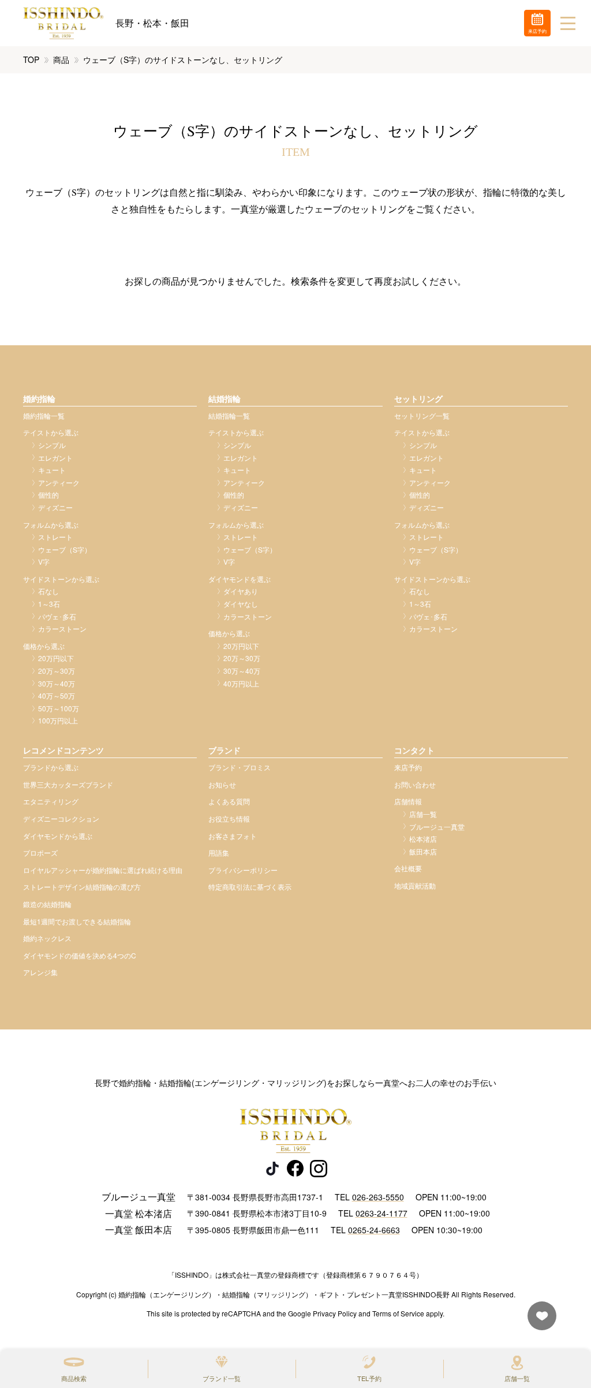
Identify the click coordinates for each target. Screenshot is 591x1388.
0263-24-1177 (381, 1213)
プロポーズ (40, 852)
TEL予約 (369, 1378)
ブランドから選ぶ (50, 767)
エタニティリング (50, 801)
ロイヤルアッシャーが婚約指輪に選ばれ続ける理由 (102, 870)
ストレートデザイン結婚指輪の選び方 (82, 886)
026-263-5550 (378, 1197)
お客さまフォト (232, 836)
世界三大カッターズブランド (68, 784)
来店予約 (408, 767)
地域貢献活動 (415, 885)
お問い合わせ (415, 784)
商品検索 (74, 1378)
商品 (61, 59)
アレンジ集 (40, 972)
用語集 (218, 852)
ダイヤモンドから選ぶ (57, 836)
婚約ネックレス (47, 938)
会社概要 (408, 868)
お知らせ (222, 784)
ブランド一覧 (222, 1378)
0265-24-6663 (374, 1230)
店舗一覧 (517, 1378)
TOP (31, 59)
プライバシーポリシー (243, 870)
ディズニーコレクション (61, 818)
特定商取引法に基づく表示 (249, 886)
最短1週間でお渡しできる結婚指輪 (77, 921)
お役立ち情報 (229, 818)
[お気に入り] (539, 1321)
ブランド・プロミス (239, 767)
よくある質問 (229, 801)
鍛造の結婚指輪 (47, 904)
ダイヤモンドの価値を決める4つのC (79, 955)
